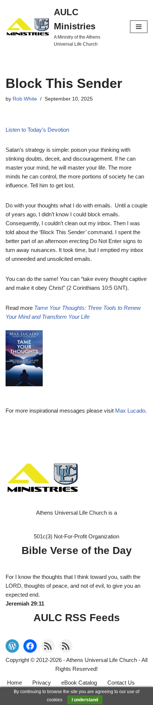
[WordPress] (12, 646)
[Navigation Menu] (138, 26)
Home (14, 682)
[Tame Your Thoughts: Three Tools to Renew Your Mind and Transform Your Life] (76, 358)
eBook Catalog (79, 682)
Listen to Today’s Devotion (37, 130)
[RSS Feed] (48, 646)
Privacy (41, 682)
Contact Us (121, 682)
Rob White (25, 99)
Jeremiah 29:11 (25, 603)
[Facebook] (30, 646)
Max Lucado (130, 410)
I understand (85, 699)
